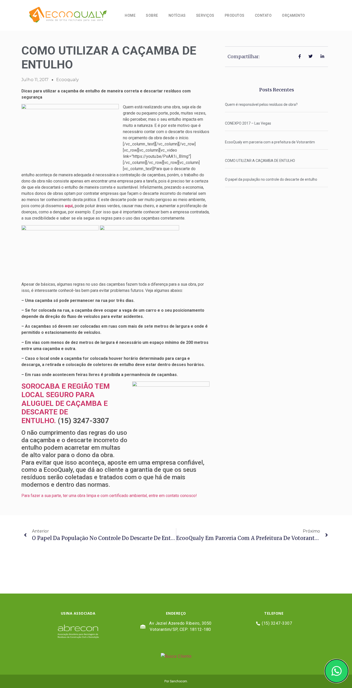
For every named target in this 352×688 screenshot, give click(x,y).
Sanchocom (178, 681)
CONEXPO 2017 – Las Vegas (248, 123)
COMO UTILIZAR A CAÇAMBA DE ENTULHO (260, 161)
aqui (69, 205)
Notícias (177, 15)
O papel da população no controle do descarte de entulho (271, 179)
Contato (263, 15)
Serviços (205, 15)
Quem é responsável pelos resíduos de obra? (261, 104)
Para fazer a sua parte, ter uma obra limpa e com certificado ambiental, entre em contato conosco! (109, 495)
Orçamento (293, 15)
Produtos (235, 15)
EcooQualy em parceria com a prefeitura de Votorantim (270, 142)
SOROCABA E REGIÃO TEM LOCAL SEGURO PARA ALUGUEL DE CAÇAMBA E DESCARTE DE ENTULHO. (65, 403)
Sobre (152, 15)
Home (130, 15)
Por (167, 681)
